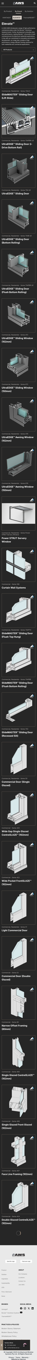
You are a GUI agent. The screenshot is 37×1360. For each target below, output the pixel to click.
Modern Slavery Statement (11, 1328)
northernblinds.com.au (13, 1347)
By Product (8, 11)
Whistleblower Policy (9, 1336)
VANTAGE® (6, 18)
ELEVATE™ (17, 18)
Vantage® (5, 1309)
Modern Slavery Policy (10, 1332)
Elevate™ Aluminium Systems (10, 1313)
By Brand (18, 11)
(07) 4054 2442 (11, 1345)
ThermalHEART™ (29, 18)
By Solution (29, 11)
